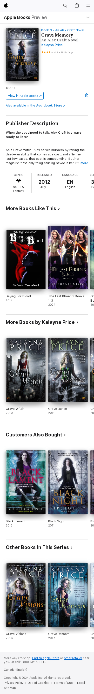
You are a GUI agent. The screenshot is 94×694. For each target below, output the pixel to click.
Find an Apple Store (46, 658)
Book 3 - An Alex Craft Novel (62, 30)
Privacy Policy (13, 683)
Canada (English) (15, 669)
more (84, 163)
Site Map (10, 688)
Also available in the (34, 105)
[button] (65, 6)
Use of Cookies (38, 683)
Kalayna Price (52, 45)
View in (23, 96)
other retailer (73, 658)
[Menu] (88, 6)
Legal (81, 683)
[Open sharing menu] (87, 96)
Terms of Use (63, 683)
